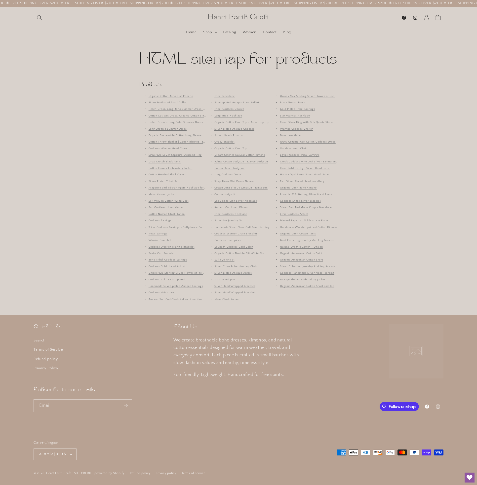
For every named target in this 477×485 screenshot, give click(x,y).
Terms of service (193, 473)
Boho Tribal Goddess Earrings (168, 260)
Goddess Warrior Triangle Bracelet (172, 246)
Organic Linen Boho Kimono (298, 187)
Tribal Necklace (224, 96)
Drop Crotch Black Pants (165, 161)
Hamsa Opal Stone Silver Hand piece (304, 174)
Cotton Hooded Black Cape (166, 174)
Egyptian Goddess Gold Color (233, 246)
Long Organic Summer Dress (168, 128)
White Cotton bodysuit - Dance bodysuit (241, 161)
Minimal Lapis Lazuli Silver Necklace (304, 220)
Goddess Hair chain (161, 292)
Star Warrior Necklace (295, 115)
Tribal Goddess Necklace (230, 214)
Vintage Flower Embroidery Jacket (302, 279)
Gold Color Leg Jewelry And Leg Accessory (309, 240)
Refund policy (46, 359)
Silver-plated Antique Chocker (234, 128)
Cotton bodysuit (224, 194)
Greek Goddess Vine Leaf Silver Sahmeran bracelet (314, 161)
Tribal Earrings (158, 233)
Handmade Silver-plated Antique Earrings (176, 286)
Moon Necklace (290, 135)
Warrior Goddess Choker (296, 128)
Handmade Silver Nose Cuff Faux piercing (242, 227)
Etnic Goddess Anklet (294, 214)
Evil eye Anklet (224, 260)
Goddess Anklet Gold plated (167, 279)
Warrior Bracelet (160, 240)
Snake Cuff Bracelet (162, 253)
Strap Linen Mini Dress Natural (234, 181)
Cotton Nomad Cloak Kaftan (167, 214)
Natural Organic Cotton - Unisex (301, 246)
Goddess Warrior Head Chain (168, 148)
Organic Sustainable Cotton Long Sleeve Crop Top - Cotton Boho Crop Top (198, 135)
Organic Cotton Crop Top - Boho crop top (241, 122)
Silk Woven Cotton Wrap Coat (169, 200)
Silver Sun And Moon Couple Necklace (306, 207)
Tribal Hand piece (226, 279)
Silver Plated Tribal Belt (164, 181)
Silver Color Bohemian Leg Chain (236, 266)
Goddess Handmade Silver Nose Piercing (307, 272)
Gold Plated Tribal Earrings (297, 109)
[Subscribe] (126, 405)
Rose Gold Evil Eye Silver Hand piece (305, 168)
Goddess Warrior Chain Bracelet (235, 233)
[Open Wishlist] (470, 478)
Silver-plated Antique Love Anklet (236, 102)
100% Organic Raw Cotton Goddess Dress (307, 142)
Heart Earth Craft (58, 473)
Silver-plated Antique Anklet (233, 272)
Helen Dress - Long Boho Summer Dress (176, 122)
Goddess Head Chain (293, 148)
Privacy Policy (46, 368)
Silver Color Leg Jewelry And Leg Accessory (310, 266)
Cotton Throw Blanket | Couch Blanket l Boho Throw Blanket (188, 142)
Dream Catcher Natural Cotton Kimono (239, 154)
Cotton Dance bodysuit (229, 168)
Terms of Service (48, 349)
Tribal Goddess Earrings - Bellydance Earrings (179, 227)
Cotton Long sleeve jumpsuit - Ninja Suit (241, 187)
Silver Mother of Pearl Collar (168, 102)
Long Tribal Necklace (228, 115)
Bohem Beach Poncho (228, 135)
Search (39, 340)
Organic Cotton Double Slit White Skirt (240, 253)
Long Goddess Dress (228, 174)
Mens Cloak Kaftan (226, 299)
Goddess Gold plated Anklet (167, 266)
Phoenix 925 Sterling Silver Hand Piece (306, 194)
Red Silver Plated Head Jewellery (302, 181)
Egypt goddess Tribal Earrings (299, 154)
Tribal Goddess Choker (229, 109)
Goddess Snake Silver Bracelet (300, 200)
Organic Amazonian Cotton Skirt (301, 253)
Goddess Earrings (160, 220)
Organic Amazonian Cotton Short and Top (307, 286)
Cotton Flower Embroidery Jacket (170, 168)
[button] (39, 18)
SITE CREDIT (83, 473)
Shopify (118, 473)
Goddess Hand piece (228, 240)
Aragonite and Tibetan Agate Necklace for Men (179, 187)
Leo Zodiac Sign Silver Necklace (235, 200)
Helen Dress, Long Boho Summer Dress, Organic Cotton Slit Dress (193, 109)
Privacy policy (166, 473)
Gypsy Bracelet (224, 142)
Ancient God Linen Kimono (231, 207)
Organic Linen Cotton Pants (298, 233)
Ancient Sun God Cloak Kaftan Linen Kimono (178, 299)
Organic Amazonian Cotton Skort (301, 260)
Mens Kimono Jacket (162, 194)
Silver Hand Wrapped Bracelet (234, 286)
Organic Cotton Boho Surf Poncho (171, 96)
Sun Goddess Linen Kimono (167, 207)
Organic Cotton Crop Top (230, 148)
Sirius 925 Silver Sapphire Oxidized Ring (175, 154)
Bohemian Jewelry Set (228, 220)
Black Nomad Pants (292, 102)
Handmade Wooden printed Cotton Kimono (308, 227)
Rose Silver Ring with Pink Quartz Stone (306, 122)
